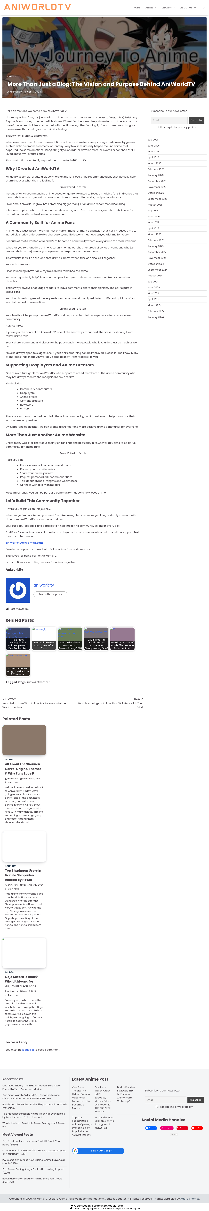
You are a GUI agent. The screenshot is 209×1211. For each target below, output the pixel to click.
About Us (186, 7)
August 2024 (155, 275)
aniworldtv (16, 91)
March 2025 (154, 234)
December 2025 (157, 181)
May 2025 (153, 222)
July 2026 (153, 139)
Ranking (10, 865)
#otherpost (42, 682)
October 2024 (156, 263)
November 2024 (157, 258)
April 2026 (153, 157)
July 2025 (153, 210)
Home (137, 7)
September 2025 (157, 199)
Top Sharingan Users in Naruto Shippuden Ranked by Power (23, 875)
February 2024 (156, 311)
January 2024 (156, 317)
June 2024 (154, 287)
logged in (28, 1050)
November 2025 (157, 187)
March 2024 (154, 305)
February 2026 (156, 169)
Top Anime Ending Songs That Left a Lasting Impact (33, 1169)
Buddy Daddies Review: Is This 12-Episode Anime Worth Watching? (126, 1094)
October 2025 (156, 192)
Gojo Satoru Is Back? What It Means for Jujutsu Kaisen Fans (21, 981)
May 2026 (153, 151)
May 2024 (153, 293)
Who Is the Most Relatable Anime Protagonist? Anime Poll (104, 1123)
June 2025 (154, 216)
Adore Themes (189, 1199)
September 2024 (157, 269)
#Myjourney (25, 682)
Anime (149, 7)
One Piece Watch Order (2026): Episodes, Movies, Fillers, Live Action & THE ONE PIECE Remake (31, 1096)
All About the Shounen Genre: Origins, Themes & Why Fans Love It (23, 769)
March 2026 (154, 163)
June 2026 (154, 145)
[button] (98, 1151)
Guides (11, 76)
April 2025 (153, 228)
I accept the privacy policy (178, 127)
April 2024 (153, 299)
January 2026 (156, 175)
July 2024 (153, 281)
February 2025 (156, 240)
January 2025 (156, 246)
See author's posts (50, 594)
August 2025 (155, 204)
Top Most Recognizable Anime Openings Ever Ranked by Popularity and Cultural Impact (33, 1115)
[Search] (204, 7)
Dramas (166, 7)
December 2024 (157, 252)
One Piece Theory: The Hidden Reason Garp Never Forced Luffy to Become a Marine (31, 1087)
